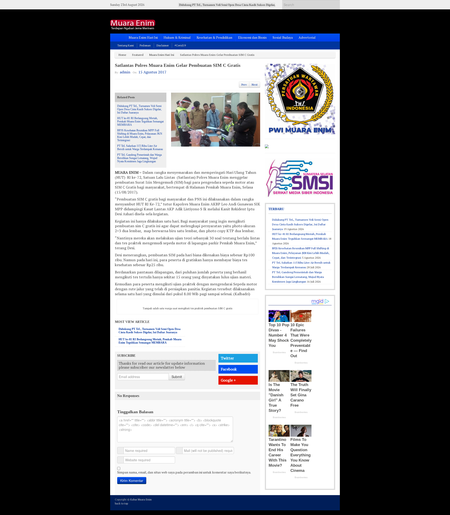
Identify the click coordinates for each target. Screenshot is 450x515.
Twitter (227, 358)
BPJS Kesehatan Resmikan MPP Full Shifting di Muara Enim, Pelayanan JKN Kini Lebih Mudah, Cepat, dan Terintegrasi (139, 135)
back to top (121, 503)
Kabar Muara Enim (141, 499)
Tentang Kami (125, 45)
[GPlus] (326, 502)
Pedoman (145, 45)
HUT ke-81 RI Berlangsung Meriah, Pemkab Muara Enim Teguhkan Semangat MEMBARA (140, 121)
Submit (177, 376)
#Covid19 (180, 45)
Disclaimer (163, 45)
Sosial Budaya (283, 37)
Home (122, 55)
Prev (244, 84)
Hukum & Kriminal (177, 37)
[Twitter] (313, 502)
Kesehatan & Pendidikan (214, 37)
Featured (137, 55)
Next (255, 84)
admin (125, 72)
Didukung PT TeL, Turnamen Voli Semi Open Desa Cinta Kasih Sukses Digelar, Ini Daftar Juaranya (139, 109)
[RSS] (332, 502)
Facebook (229, 369)
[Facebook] (319, 502)
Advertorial (307, 37)
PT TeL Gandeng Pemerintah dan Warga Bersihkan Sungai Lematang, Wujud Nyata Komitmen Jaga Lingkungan (139, 158)
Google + (228, 380)
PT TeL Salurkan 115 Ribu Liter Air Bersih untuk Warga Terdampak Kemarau (140, 147)
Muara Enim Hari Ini (143, 37)
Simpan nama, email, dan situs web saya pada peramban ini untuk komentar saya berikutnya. (184, 472)
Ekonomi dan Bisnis (252, 37)
